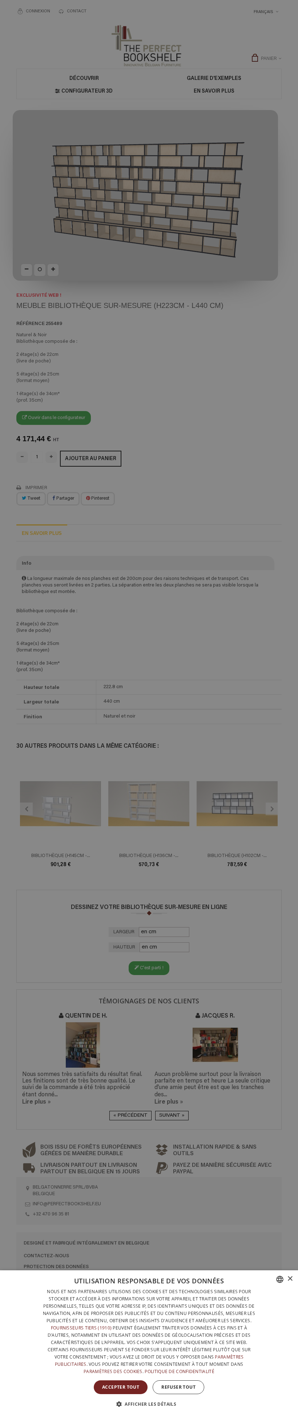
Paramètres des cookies (113, 1371)
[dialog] (149, 1343)
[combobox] (279, 1279)
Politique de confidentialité (179, 1371)
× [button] (290, 1279)
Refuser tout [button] (178, 1387)
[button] (149, 1404)
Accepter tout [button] (120, 1387)
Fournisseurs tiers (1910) (81, 1328)
